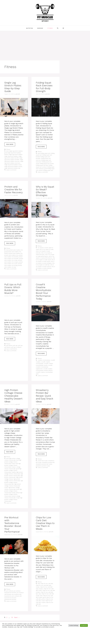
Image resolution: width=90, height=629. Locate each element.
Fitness (50, 28)
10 (12, 617)
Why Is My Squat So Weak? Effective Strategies (45, 191)
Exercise (40, 28)
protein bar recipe (43, 460)
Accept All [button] (84, 625)
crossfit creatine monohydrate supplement (44, 367)
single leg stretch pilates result (13, 164)
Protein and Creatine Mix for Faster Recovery (13, 189)
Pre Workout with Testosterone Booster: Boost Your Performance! (12, 524)
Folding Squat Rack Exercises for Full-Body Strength (44, 87)
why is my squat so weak (46, 249)
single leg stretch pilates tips (12, 168)
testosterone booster (10, 599)
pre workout (9, 591)
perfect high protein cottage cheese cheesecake (13, 494)
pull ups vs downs (16, 347)
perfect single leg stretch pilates (13, 154)
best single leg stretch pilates (14, 151)
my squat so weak (43, 247)
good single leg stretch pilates (12, 152)
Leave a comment (11, 170)
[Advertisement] (45, 44)
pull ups (15, 345)
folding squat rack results (47, 163)
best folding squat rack (44, 153)
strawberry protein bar (48, 462)
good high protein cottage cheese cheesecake (12, 470)
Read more (9, 144)
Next (17, 617)
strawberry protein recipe (43, 466)
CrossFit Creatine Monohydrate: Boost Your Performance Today (43, 291)
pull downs (9, 345)
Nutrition (29, 28)
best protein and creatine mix (14, 250)
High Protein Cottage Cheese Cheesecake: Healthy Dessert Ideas (13, 396)
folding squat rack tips (42, 165)
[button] (63, 28)
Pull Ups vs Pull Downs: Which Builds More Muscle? (12, 288)
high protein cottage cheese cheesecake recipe (12, 485)
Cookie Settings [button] (73, 625)
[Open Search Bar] (57, 28)
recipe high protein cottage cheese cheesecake (13, 499)
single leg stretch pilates (11, 156)
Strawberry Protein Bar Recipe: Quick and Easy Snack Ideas (44, 396)
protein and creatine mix (11, 255)
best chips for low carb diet (45, 583)
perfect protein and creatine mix (13, 253)
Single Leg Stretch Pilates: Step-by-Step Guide (13, 87)
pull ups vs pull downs (10, 349)
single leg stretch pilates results (13, 166)
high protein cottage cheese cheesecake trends (13, 491)
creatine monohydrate (44, 360)
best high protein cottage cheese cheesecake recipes (12, 465)
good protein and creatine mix (12, 251)
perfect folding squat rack (46, 170)
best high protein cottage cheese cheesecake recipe (12, 461)
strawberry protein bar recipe (44, 464)
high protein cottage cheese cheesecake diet (13, 482)
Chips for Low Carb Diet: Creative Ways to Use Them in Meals (45, 523)
